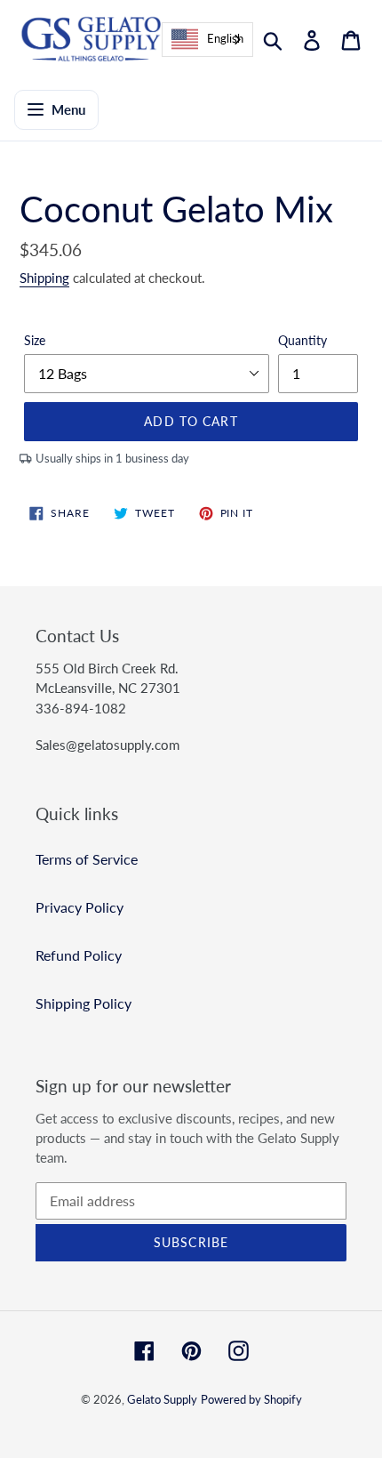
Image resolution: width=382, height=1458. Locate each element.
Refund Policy (79, 954)
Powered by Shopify (251, 1399)
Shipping (44, 278)
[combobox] (207, 39)
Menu (68, 109)
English (225, 38)
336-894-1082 (81, 708)
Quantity (302, 340)
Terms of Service (87, 858)
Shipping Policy (83, 1003)
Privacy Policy (79, 906)
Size (34, 340)
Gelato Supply (162, 1399)
